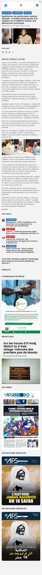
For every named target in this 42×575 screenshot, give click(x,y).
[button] (40, 2)
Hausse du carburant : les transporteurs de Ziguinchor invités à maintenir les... (22, 241)
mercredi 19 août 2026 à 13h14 (16, 356)
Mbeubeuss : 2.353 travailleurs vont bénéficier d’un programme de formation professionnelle (21, 224)
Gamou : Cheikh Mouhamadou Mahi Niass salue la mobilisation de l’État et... (22, 232)
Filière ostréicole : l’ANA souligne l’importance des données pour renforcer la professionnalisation (20, 250)
